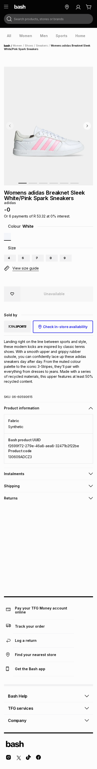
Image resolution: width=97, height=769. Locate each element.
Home (8, 46)
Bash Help (17, 696)
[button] (10, 258)
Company (17, 720)
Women (17, 45)
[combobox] (48, 19)
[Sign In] (78, 7)
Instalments (14, 474)
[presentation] (9, 36)
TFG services (20, 708)
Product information (21, 408)
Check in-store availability (65, 327)
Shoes (29, 45)
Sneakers (42, 45)
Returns (11, 498)
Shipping (12, 486)
